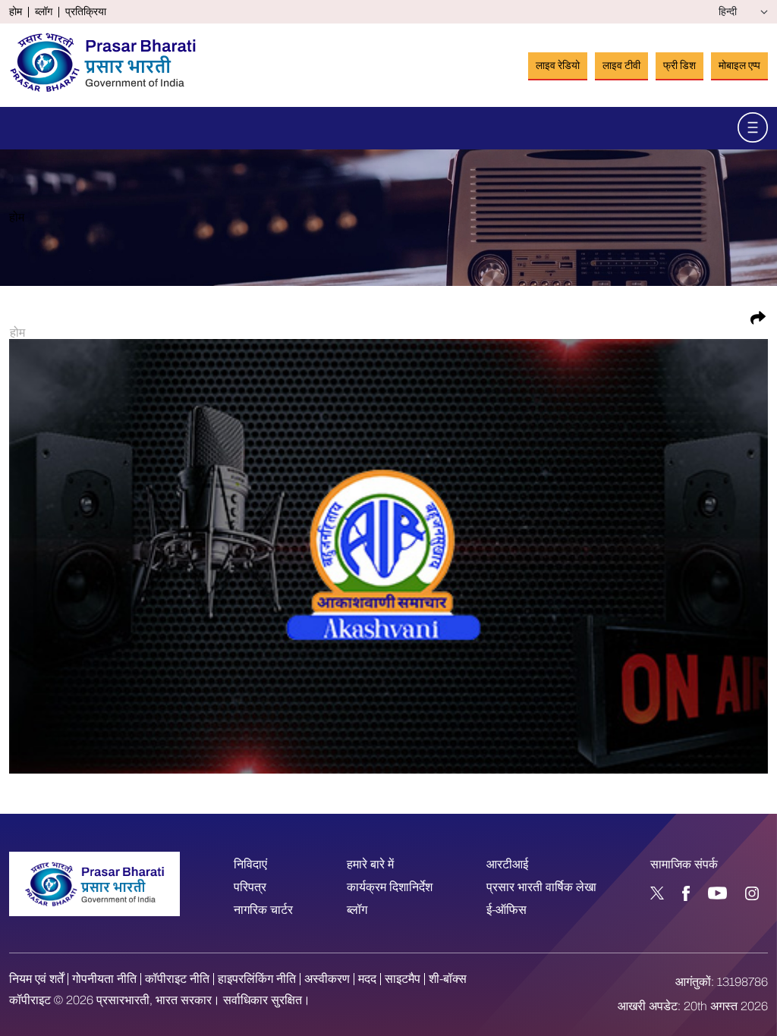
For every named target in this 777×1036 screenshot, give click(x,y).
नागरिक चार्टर (263, 909)
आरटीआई (507, 864)
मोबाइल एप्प (739, 65)
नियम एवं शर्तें (36, 979)
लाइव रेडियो (558, 65)
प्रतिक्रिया (85, 12)
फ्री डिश (679, 65)
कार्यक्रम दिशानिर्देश (390, 887)
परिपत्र (250, 887)
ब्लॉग (43, 12)
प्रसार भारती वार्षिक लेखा (541, 887)
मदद (367, 979)
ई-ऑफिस (506, 909)
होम (15, 12)
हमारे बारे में (370, 864)
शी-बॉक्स (448, 979)
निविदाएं (250, 864)
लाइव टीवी (621, 65)
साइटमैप (402, 979)
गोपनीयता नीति (104, 979)
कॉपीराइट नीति (177, 979)
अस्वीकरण (327, 979)
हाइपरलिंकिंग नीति (257, 979)
